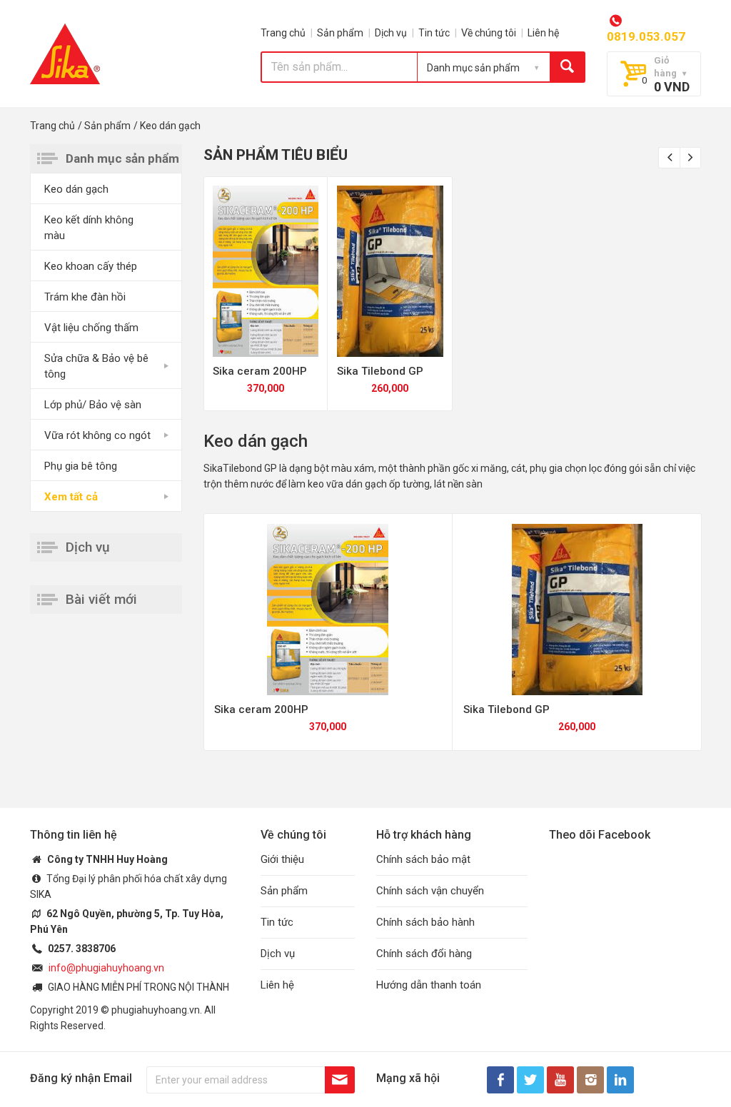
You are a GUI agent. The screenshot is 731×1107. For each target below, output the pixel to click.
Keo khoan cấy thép (90, 266)
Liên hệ (543, 33)
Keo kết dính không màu (88, 227)
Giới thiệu (282, 859)
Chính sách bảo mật (423, 859)
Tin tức (434, 33)
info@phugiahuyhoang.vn (106, 968)
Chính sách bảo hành (425, 922)
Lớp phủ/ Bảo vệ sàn (92, 404)
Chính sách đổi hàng (424, 953)
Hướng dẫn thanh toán (428, 985)
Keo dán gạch (76, 189)
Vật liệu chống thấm (91, 327)
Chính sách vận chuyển (430, 890)
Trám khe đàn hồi (85, 296)
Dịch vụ (391, 33)
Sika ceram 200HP (260, 371)
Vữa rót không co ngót (97, 435)
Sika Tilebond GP (380, 371)
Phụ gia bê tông (80, 466)
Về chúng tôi (488, 33)
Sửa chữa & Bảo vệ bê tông (96, 366)
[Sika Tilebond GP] (390, 271)
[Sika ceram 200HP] (266, 271)
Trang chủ (283, 33)
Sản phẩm (340, 33)
